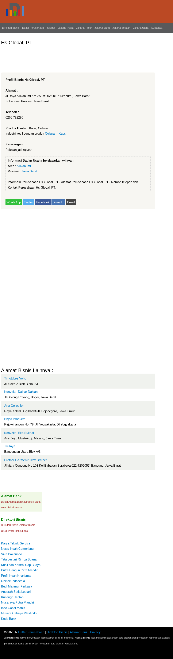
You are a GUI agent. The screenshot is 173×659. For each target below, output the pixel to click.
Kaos (62, 133)
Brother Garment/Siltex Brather (25, 460)
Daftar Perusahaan (33, 27)
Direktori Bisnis (10, 27)
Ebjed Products (14, 419)
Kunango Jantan (12, 597)
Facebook (43, 202)
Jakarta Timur (84, 27)
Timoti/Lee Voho (15, 378)
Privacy (95, 632)
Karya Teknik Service (15, 543)
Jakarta (51, 27)
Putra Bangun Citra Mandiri (19, 570)
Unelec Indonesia (13, 581)
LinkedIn (58, 202)
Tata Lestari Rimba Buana (18, 559)
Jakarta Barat (102, 27)
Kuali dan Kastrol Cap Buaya (21, 565)
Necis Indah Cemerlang (17, 548)
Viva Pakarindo (11, 554)
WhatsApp (14, 202)
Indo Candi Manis (13, 608)
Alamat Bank (79, 632)
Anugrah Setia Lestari (16, 591)
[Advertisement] (78, 57)
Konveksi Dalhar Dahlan (21, 391)
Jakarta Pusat (65, 27)
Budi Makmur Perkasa (16, 586)
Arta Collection (14, 405)
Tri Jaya (9, 446)
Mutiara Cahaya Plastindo (18, 613)
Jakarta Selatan (121, 27)
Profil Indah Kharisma (16, 575)
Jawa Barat (29, 171)
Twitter (28, 202)
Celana (50, 133)
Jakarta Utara (141, 27)
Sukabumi (24, 166)
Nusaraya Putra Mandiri (17, 602)
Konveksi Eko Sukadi (19, 433)
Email (71, 202)
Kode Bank (8, 618)
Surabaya (156, 27)
